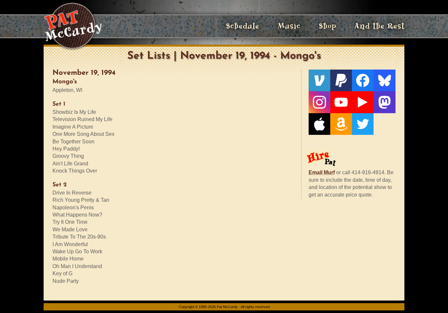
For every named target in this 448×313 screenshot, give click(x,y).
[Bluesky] (384, 80)
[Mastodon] (384, 102)
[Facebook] (363, 80)
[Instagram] (319, 102)
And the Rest (379, 26)
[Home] (73, 26)
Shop (327, 26)
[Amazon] (341, 124)
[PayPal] (341, 80)
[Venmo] (319, 80)
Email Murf (322, 172)
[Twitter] (363, 124)
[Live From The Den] (363, 102)
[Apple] (319, 124)
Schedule (242, 26)
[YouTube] (341, 102)
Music (288, 26)
